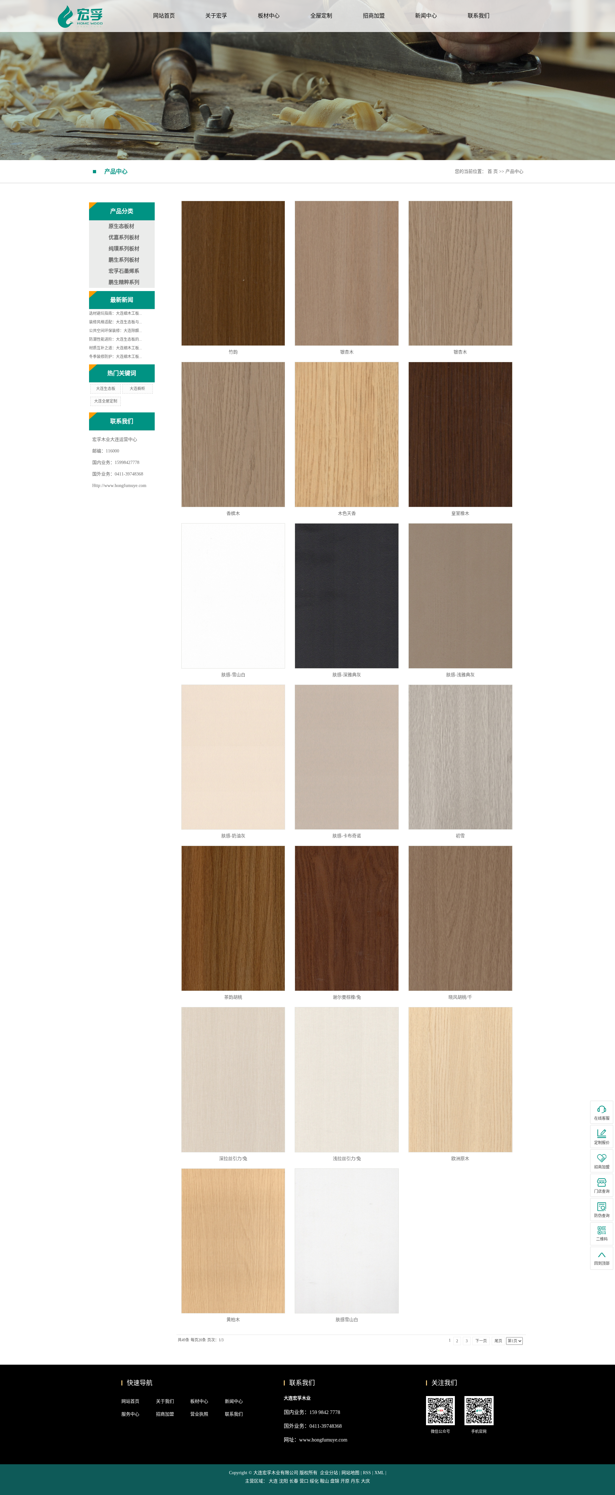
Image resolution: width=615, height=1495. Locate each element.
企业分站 (329, 1472)
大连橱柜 (137, 388)
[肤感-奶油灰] (233, 757)
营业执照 (199, 1414)
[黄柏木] (233, 1241)
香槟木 (233, 513)
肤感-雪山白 (233, 674)
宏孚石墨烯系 (124, 271)
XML (379, 1472)
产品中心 (514, 171)
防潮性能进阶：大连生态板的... (115, 339)
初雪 (460, 835)
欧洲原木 (460, 1158)
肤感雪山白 (347, 1319)
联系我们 (478, 16)
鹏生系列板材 (124, 260)
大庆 (365, 1481)
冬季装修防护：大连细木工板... (115, 356)
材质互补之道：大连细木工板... (115, 348)
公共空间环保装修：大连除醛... (115, 331)
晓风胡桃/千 (460, 997)
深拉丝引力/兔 (233, 1158)
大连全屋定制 (105, 401)
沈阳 (283, 1481)
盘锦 (334, 1481)
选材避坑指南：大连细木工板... (115, 313)
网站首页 (164, 16)
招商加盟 (374, 16)
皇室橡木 (460, 513)
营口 (303, 1481)
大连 (273, 1481)
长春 (293, 1481)
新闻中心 (426, 16)
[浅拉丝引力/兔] (347, 1079)
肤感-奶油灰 (233, 835)
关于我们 (165, 1401)
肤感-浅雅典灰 (460, 674)
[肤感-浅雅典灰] (460, 596)
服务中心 (130, 1414)
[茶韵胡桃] (233, 918)
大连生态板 (105, 388)
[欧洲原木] (460, 1079)
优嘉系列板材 (124, 237)
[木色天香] (347, 434)
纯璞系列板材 (124, 248)
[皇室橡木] (460, 434)
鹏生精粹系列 (124, 282)
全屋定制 (321, 16)
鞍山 (324, 1481)
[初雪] (460, 757)
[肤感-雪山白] (233, 596)
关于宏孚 (216, 16)
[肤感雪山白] (347, 1241)
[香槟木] (233, 434)
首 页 (493, 171)
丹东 (355, 1481)
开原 (344, 1481)
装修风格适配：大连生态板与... (115, 322)
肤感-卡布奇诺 (346, 835)
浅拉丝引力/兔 (347, 1158)
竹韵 (233, 352)
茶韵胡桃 (233, 997)
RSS (367, 1472)
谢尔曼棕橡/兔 (347, 997)
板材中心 (269, 16)
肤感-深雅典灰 (346, 674)
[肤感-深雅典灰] (347, 596)
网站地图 (351, 1472)
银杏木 (347, 352)
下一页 (481, 1341)
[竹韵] (233, 273)
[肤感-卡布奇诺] (347, 757)
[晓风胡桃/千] (460, 918)
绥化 (314, 1481)
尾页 (498, 1341)
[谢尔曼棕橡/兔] (347, 918)
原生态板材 (121, 226)
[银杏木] (347, 273)
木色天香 (347, 513)
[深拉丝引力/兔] (233, 1079)
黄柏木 (233, 1319)
